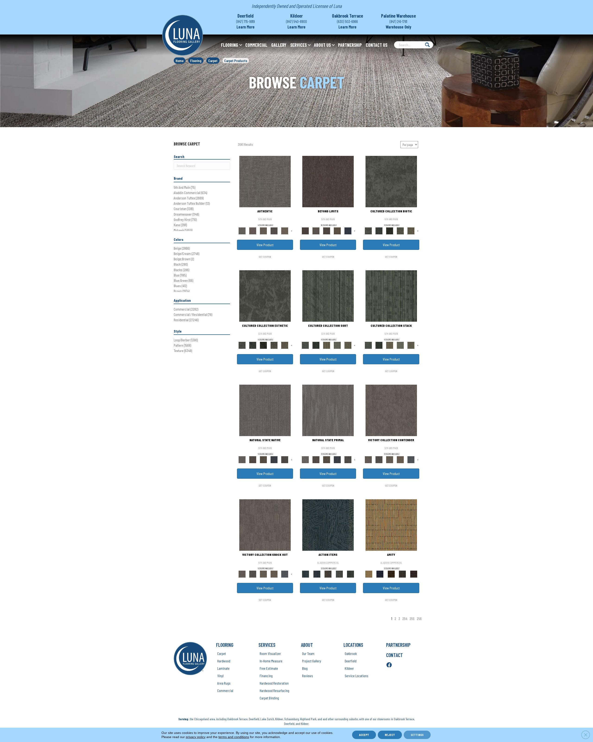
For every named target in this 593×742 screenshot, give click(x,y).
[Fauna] (337, 230)
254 (404, 618)
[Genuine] (263, 230)
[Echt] (252, 230)
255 (412, 618)
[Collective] (389, 230)
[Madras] (391, 524)
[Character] (379, 230)
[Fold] (326, 345)
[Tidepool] (328, 524)
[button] (240, 45)
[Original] (284, 459)
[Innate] (274, 459)
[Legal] (274, 230)
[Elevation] (326, 230)
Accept (364, 735)
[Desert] (316, 230)
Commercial (256, 45)
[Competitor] (389, 459)
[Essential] (252, 459)
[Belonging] (265, 410)
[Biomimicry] (391, 181)
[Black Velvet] (414, 574)
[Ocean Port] (317, 574)
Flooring (229, 45)
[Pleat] (337, 345)
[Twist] (348, 345)
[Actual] (265, 181)
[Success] (411, 459)
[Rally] (400, 459)
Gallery (278, 45)
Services (298, 45)
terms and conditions (233, 737)
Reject (390, 735)
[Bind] (328, 296)
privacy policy (195, 737)
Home (179, 60)
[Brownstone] (328, 574)
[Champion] (379, 459)
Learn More (246, 26)
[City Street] (351, 574)
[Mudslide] (391, 574)
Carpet (213, 60)
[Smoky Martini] (402, 574)
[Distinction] (411, 230)
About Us (322, 45)
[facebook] (389, 665)
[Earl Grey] (339, 574)
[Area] (328, 181)
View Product (265, 244)
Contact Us (376, 45)
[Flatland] (348, 230)
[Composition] (400, 230)
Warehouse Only (398, 26)
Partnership (350, 45)
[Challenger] (391, 410)
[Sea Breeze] (380, 574)
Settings (417, 735)
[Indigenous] (263, 459)
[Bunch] (316, 345)
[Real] (284, 230)
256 (419, 618)
